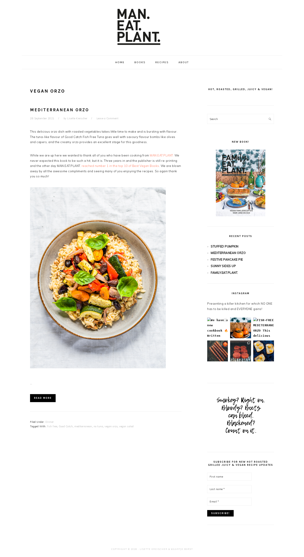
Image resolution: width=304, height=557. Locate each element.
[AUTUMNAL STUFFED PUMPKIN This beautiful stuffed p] (240, 328)
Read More (43, 398)
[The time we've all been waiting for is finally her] (240, 350)
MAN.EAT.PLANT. (162, 155)
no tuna (98, 426)
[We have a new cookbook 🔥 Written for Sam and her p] (217, 328)
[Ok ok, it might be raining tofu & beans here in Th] (217, 350)
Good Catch (66, 426)
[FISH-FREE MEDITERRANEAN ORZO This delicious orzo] (263, 328)
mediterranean (83, 426)
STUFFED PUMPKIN (225, 246)
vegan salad (126, 426)
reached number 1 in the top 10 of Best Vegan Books (120, 166)
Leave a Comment (108, 118)
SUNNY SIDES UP (223, 266)
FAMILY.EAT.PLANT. (224, 272)
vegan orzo (111, 426)
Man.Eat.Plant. (152, 26)
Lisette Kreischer (154, 549)
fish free (52, 426)
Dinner (49, 421)
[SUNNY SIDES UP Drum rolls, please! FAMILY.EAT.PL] (263, 350)
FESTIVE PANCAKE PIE (227, 259)
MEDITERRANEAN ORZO (59, 109)
